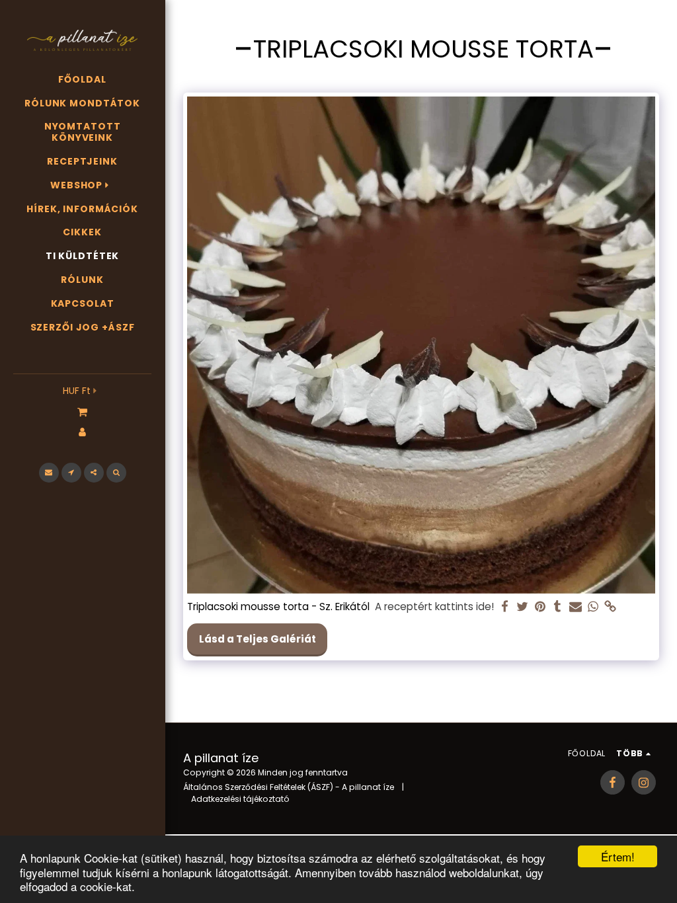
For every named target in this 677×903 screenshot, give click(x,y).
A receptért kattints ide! (434, 606)
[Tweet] (522, 606)
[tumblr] (557, 606)
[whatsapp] (592, 606)
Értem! (618, 856)
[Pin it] (540, 606)
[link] (610, 606)
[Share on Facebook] (504, 606)
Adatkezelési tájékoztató (240, 799)
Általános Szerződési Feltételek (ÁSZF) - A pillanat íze (288, 787)
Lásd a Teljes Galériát (257, 639)
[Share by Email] (575, 606)
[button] (82, 411)
